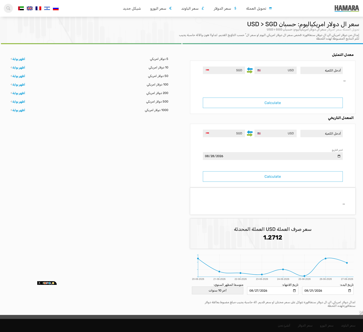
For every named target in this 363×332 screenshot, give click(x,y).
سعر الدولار (334, 29)
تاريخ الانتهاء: (290, 285)
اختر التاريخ (337, 150)
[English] (30, 8)
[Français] (38, 8)
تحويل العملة (351, 29)
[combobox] (275, 70)
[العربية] (21, 8)
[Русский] (56, 8)
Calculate (272, 103)
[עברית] (47, 8)
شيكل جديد (132, 8)
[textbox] (275, 70)
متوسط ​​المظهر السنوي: (228, 285)
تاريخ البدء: (347, 285)
